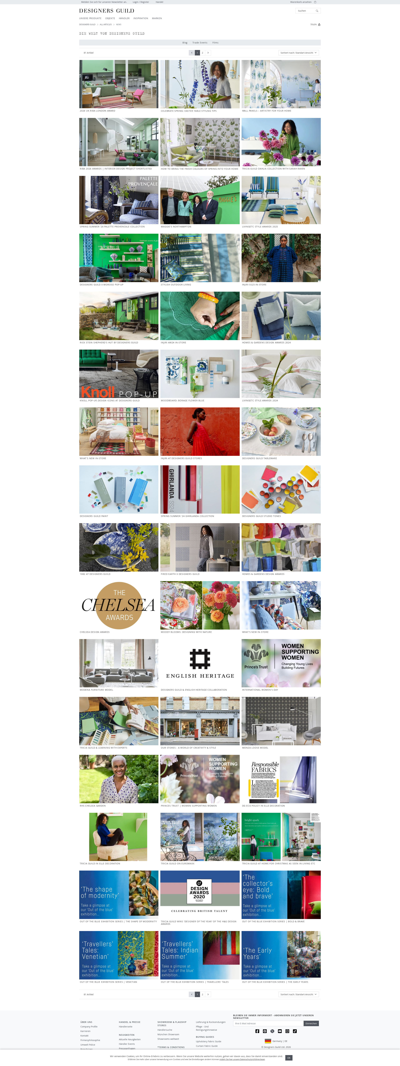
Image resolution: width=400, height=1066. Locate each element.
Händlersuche (165, 1029)
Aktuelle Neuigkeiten (130, 1039)
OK (288, 1057)
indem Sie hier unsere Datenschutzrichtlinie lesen (242, 1059)
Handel (159, 1)
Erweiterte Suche (288, 10)
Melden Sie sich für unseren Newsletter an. (104, 1)
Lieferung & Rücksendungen (211, 1022)
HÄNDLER (124, 18)
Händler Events (127, 1043)
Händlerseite (125, 1026)
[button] (308, 10)
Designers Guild (87, 24)
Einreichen (311, 1023)
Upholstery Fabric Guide (208, 1041)
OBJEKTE (110, 18)
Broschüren (86, 1049)
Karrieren (85, 1031)
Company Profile (89, 1026)
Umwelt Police (87, 1044)
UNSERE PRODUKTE (90, 18)
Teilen (313, 24)
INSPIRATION (140, 18)
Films (215, 42)
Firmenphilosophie (90, 1040)
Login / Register (141, 1)
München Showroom (168, 1034)
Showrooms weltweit (168, 1038)
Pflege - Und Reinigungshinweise (206, 1028)
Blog (185, 42)
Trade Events (200, 42)
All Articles (106, 24)
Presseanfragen (127, 1048)
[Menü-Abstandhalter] (136, 1029)
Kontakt (84, 1035)
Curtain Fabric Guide (207, 1045)
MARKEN (157, 18)
